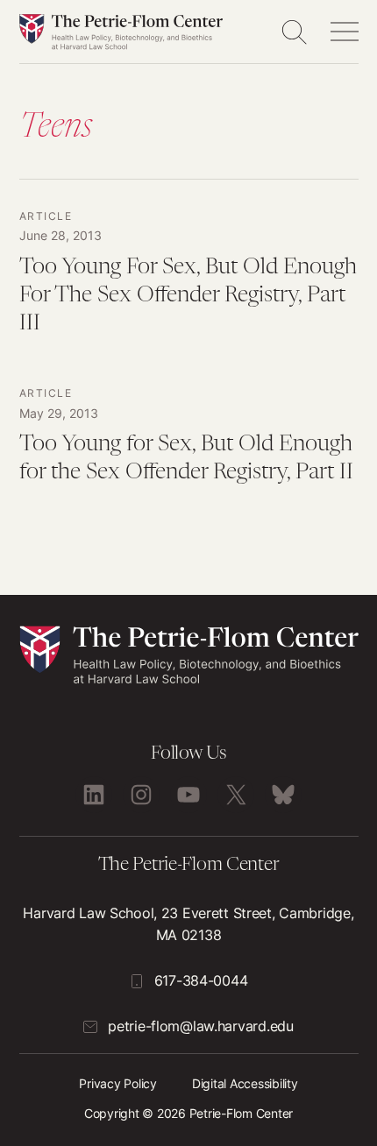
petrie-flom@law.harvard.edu (200, 1026)
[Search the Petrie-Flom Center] (294, 32)
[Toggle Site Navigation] (345, 32)
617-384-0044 (201, 980)
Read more (189, 283)
